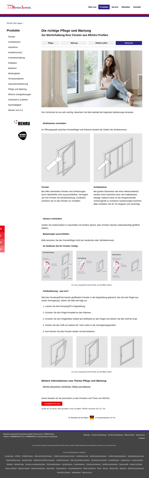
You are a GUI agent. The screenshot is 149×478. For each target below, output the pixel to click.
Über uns (92, 7)
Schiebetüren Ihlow (82, 456)
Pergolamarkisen (79, 464)
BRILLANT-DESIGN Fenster (43, 456)
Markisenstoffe (123, 464)
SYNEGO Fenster (27, 456)
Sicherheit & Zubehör (18, 100)
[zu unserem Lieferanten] (22, 125)
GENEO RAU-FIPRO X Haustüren (44, 460)
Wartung (74, 43)
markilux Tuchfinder (136, 464)
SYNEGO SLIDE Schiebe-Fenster (64, 456)
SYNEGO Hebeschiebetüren (117, 456)
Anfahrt (142, 438)
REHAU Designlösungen (19, 94)
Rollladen (12, 63)
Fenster (11, 37)
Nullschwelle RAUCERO (99, 460)
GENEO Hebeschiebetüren (98, 456)
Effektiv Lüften (101, 43)
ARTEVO (18, 456)
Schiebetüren (14, 42)
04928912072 (15, 436)
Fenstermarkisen (67, 464)
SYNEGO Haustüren (62, 460)
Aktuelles (126, 7)
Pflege (50, 43)
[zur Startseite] (19, 7)
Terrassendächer (16, 79)
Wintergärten (14, 73)
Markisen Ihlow (19, 464)
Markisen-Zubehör (24, 468)
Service (115, 7)
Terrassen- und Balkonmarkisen (35, 464)
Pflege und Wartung (17, 89)
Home (19, 23)
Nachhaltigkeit (14, 105)
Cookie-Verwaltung (98, 435)
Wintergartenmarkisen (54, 464)
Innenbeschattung (16, 58)
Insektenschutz (15, 52)
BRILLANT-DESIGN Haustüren (80, 460)
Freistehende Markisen (93, 464)
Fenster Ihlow (9, 456)
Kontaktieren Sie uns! (52, 404)
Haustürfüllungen (113, 460)
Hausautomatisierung (18, 84)
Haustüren (13, 47)
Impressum (140, 435)
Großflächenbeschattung (110, 464)
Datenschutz (129, 435)
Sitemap (86, 435)
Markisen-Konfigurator (38, 468)
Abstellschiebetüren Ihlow (136, 456)
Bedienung (123, 468)
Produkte (104, 7)
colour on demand (11, 468)
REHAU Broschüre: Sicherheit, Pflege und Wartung (66, 387)
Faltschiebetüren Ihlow (13, 460)
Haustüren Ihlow (27, 460)
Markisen (12, 68)
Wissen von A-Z (15, 110)
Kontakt (137, 7)
